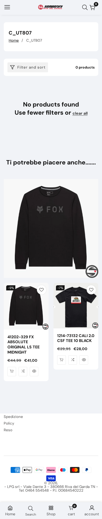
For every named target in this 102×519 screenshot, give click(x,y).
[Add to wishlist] (41, 289)
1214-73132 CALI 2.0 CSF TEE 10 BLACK (75, 338)
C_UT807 (34, 40)
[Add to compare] (23, 371)
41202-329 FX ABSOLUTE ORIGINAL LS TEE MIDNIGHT (23, 345)
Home (14, 40)
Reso (8, 430)
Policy (9, 423)
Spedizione (13, 416)
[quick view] (11, 371)
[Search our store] (86, 7)
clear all (80, 113)
